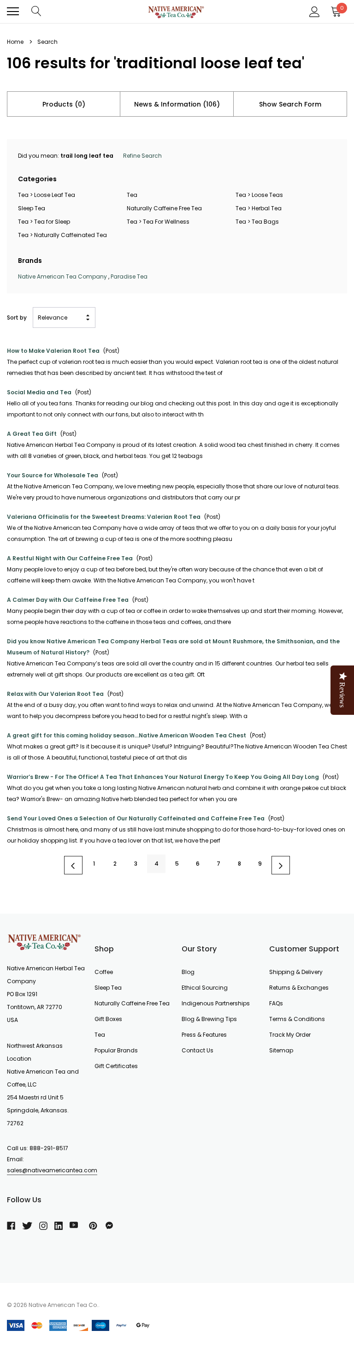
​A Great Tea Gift (32, 434)
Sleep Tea (31, 208)
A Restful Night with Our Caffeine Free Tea (70, 558)
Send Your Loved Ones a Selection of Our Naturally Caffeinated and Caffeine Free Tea (136, 818)
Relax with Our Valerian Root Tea (55, 694)
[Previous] (73, 865)
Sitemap (281, 1050)
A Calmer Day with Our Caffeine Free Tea (68, 600)
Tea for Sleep (52, 222)
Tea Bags (265, 222)
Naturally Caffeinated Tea (70, 235)
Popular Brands (116, 1050)
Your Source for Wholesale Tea (52, 475)
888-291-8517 (49, 1148)
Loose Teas (267, 195)
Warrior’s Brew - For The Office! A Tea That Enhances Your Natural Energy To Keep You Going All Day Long (163, 777)
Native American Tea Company (62, 276)
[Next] (280, 865)
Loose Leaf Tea (54, 195)
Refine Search (142, 156)
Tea (23, 195)
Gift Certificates (116, 1066)
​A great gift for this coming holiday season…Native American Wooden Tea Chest (126, 735)
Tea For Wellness (166, 222)
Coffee (103, 972)
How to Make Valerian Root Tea (53, 351)
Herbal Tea (267, 208)
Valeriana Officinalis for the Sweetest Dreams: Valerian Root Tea (104, 517)
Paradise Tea (129, 276)
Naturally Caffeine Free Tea (164, 208)
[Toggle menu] (13, 11)
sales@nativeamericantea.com (52, 1170)
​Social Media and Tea (39, 392)
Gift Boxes (108, 1019)
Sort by (17, 317)
